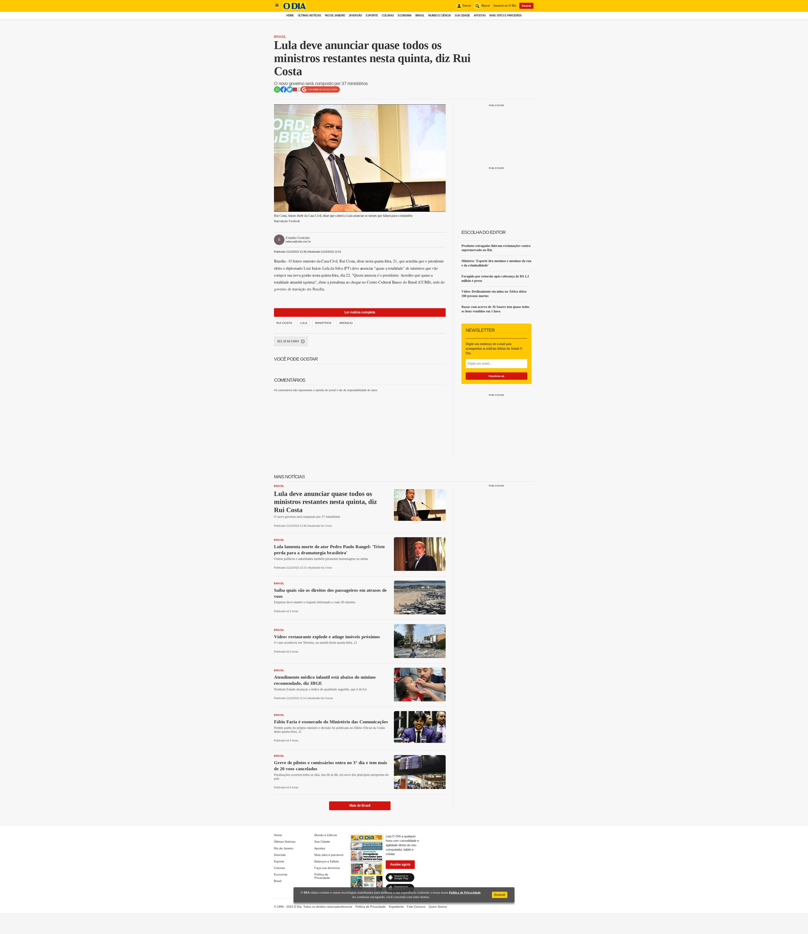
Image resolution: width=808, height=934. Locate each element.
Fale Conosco (416, 906)
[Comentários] (298, 90)
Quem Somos (438, 906)
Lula (303, 323)
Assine (526, 5)
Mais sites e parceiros (505, 15)
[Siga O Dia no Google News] (320, 91)
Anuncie (347, 906)
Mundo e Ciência (439, 15)
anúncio (346, 323)
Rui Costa (284, 323)
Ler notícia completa (359, 312)
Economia (404, 15)
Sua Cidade (462, 15)
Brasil (420, 15)
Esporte (372, 15)
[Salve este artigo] (295, 90)
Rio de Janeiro (335, 15)
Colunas (388, 15)
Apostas (480, 15)
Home (290, 15)
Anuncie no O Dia (504, 5)
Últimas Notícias (309, 15)
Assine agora (400, 864)
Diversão (355, 15)
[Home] (294, 9)
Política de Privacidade (322, 876)
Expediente (396, 906)
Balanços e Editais (326, 861)
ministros (323, 323)
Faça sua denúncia (327, 868)
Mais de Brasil (359, 805)
